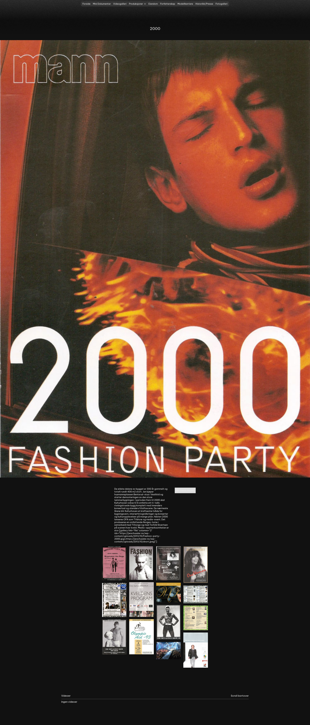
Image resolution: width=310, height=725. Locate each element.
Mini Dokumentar (102, 3)
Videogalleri (120, 3)
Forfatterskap (167, 3)
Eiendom (153, 3)
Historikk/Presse (204, 3)
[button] (137, 4)
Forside (86, 3)
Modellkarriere (185, 3)
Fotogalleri (222, 3)
